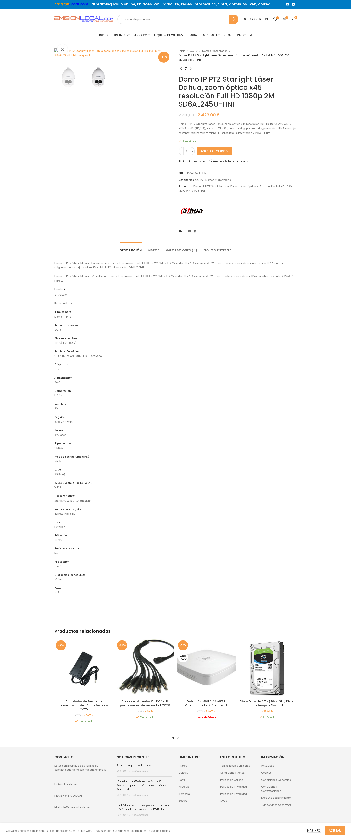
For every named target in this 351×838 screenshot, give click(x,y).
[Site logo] (83, 18)
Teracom (184, 793)
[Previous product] (181, 68)
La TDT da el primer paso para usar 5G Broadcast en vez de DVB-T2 (143, 807)
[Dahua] (192, 211)
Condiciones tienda (232, 772)
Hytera (183, 765)
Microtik (184, 786)
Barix (182, 779)
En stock (59, 289)
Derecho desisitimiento (276, 797)
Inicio (182, 50)
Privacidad (267, 765)
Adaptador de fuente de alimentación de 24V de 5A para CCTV (84, 705)
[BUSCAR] (233, 19)
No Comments (140, 771)
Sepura (183, 800)
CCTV (194, 50)
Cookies (266, 772)
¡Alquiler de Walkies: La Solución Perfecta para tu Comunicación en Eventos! (142, 785)
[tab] (131, 248)
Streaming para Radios (134, 765)
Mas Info (314, 830)
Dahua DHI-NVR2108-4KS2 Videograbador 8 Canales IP (206, 703)
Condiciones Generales (276, 779)
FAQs (223, 800)
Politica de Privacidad (233, 786)
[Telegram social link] (294, 4)
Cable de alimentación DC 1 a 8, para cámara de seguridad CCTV (145, 703)
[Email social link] (287, 4)
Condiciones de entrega (276, 804)
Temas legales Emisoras (235, 765)
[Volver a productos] (185, 68)
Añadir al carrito (214, 151)
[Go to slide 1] (173, 738)
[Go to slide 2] (178, 738)
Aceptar (335, 830)
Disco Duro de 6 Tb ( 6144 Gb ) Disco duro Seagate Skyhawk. (267, 703)
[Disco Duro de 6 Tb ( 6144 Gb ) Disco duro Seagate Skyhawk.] (267, 668)
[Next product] (190, 68)
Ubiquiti (183, 772)
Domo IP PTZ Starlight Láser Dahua (215, 186)
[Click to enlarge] (62, 49)
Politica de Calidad (231, 779)
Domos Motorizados (215, 50)
